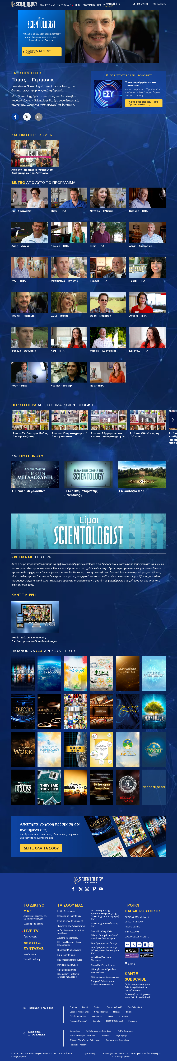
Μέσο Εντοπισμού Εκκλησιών (82, 1036)
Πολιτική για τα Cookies (113, 1053)
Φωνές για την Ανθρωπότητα (71, 926)
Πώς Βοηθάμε (121, 1036)
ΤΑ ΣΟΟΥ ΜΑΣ (64, 5)
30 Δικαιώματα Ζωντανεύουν (105, 977)
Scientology (75, 1031)
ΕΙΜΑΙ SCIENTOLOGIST (27, 73)
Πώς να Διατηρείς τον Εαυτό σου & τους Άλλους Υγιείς (104, 937)
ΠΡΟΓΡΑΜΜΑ (89, 5)
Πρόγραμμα (30, 936)
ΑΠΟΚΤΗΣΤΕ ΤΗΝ (112, 5)
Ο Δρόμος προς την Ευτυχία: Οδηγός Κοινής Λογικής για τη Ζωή (105, 950)
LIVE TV (77, 5)
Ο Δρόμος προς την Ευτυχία (104, 943)
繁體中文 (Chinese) (114, 1021)
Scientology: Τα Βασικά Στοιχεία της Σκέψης (68, 975)
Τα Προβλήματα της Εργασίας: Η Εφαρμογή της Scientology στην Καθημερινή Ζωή (105, 915)
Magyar (116, 1012)
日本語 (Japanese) (78, 1016)
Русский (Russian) (78, 1021)
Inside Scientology (66, 911)
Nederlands (97, 1016)
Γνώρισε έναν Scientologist (70, 921)
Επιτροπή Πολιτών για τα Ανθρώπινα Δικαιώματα (103, 982)
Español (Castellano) (79, 1012)
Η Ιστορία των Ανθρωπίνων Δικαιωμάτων (103, 971)
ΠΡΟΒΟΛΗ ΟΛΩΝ (154, 787)
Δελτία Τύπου (30, 954)
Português (123, 1016)
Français (132, 1021)
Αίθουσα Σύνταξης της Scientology (85, 1040)
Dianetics (105, 1036)
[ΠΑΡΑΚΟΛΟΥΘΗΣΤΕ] (154, 673)
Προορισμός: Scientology (69, 916)
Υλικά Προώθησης (32, 959)
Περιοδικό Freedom (78, 1045)
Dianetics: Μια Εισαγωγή (69, 950)
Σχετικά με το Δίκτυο (33, 924)
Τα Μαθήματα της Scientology (99, 1031)
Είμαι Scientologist (66, 955)
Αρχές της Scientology (67, 938)
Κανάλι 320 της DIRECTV (137, 917)
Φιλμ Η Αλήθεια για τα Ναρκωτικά (101, 958)
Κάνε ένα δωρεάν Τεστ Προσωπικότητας (143, 103)
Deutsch (97, 1007)
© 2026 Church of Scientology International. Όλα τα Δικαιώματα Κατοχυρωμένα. (41, 1055)
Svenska (96, 1021)
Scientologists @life (66, 970)
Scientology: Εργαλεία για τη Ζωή (104, 925)
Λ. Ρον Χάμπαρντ (125, 1031)
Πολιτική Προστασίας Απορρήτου (145, 1053)
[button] (4, 420)
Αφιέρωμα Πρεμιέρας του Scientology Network (35, 917)
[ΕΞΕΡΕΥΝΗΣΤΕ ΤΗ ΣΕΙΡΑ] (23, 673)
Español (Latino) (135, 1007)
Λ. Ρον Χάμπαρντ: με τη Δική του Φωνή (70, 931)
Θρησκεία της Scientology (117, 1040)
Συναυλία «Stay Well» (101, 931)
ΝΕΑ (99, 5)
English (73, 1007)
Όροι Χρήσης (90, 1053)
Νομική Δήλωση (122, 1056)
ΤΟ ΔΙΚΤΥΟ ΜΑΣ (47, 5)
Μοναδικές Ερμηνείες (67, 965)
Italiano (129, 1012)
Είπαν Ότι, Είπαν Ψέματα (103, 965)
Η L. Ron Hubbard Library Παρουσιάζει (69, 943)
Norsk (110, 1016)
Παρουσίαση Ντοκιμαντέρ (69, 960)
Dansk (85, 1007)
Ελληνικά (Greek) (114, 1007)
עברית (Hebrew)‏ (101, 1012)
